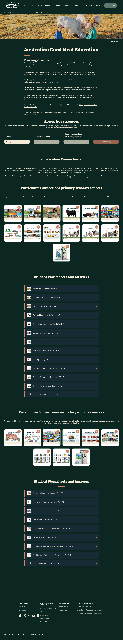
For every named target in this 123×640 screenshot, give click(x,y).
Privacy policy (44, 615)
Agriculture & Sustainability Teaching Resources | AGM (24, 13)
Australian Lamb (64, 607)
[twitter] (25, 615)
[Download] (19, 207)
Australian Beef (63, 610)
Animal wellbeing (43, 6)
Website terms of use (46, 612)
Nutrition (56, 6)
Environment (29, 6)
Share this (115, 41)
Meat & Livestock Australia (48, 608)
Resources (67, 6)
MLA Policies (44, 622)
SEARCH (105, 142)
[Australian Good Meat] (12, 6)
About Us (22, 607)
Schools (77, 6)
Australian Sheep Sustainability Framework (90, 613)
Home (5, 13)
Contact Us (22, 610)
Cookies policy (44, 619)
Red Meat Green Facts (91, 6)
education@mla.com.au (41, 112)
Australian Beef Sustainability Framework (89, 610)
